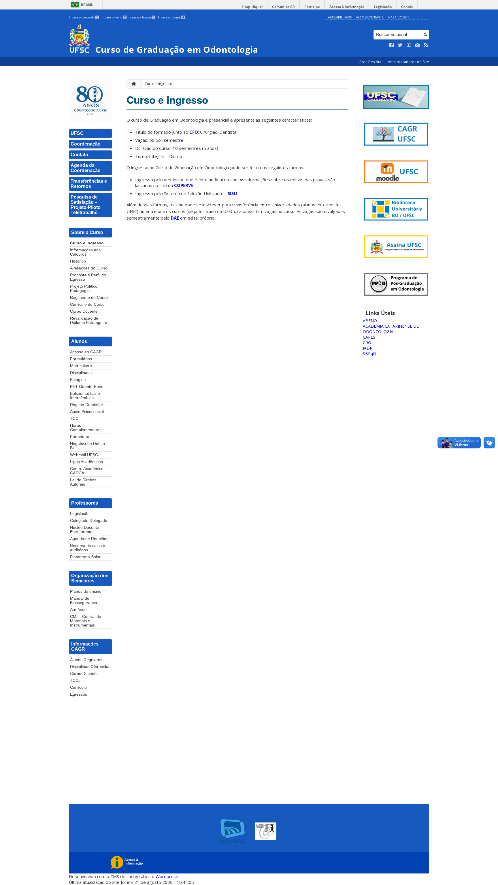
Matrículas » (81, 366)
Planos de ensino (85, 591)
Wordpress (167, 876)
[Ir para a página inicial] (132, 84)
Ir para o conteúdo (83, 17)
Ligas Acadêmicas (86, 462)
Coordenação (86, 143)
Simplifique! (252, 6)
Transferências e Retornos (89, 184)
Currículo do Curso (87, 304)
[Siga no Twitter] (400, 45)
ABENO (370, 320)
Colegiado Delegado (88, 520)
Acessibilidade (340, 17)
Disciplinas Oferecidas (90, 667)
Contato (79, 154)
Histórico (78, 261)
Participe (312, 6)
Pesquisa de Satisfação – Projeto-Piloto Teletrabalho (86, 205)
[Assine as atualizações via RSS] (426, 45)
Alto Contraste (370, 17)
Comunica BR (283, 6)
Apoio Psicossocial (87, 412)
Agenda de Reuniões (89, 539)
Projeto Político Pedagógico (83, 288)
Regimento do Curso (89, 297)
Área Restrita (370, 61)
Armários (78, 609)
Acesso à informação (346, 6)
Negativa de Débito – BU (89, 445)
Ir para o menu (114, 17)
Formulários (81, 359)
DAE (175, 218)
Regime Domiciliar (86, 405)
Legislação (383, 6)
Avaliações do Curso (88, 268)
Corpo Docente (84, 311)
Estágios (78, 380)
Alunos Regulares (86, 660)
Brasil (87, 4)
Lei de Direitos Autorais (83, 482)
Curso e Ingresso (87, 243)
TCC (74, 418)
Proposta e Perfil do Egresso (88, 277)
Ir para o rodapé (171, 17)
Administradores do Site (408, 61)
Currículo (78, 687)
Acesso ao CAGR (86, 352)
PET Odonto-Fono (86, 386)
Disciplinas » (81, 373)
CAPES (369, 337)
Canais (407, 6)
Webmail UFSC (84, 455)
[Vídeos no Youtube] (409, 45)
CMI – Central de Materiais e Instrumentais (85, 620)
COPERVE (183, 185)
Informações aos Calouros (85, 252)
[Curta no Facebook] (391, 45)
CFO (193, 132)
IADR (367, 348)
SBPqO (369, 353)
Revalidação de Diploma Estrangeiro (88, 320)
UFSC (77, 133)
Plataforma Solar (85, 557)
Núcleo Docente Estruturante (84, 529)
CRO (367, 342)
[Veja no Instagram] (417, 45)
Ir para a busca (141, 17)
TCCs (75, 680)
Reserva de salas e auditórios (87, 548)
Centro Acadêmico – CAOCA (88, 471)
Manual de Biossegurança (83, 600)
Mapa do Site (399, 17)
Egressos (78, 694)
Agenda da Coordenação (86, 168)
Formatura (79, 437)
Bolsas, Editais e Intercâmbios (85, 395)
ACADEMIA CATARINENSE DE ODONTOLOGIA (391, 328)
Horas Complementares (85, 427)
